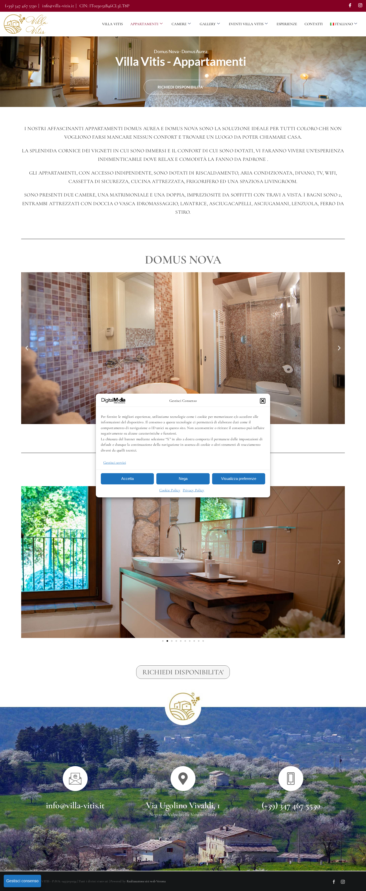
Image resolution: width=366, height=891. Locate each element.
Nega (183, 478)
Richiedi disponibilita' (181, 87)
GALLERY (208, 24)
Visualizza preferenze (238, 478)
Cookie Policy (169, 490)
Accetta (127, 478)
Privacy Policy (193, 490)
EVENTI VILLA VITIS (246, 24)
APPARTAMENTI (144, 24)
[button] (262, 400)
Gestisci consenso (22, 881)
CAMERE (179, 24)
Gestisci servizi (114, 462)
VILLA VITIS (112, 24)
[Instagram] (360, 5)
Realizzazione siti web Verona (146, 881)
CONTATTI (314, 24)
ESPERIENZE (287, 24)
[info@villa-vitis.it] (75, 778)
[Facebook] (350, 5)
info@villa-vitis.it (75, 805)
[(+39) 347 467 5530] (290, 778)
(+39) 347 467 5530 (291, 805)
